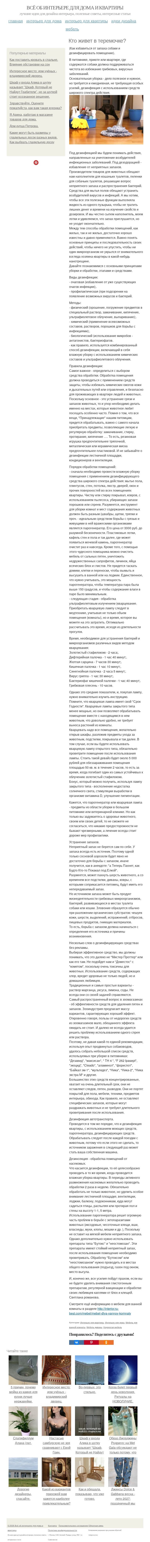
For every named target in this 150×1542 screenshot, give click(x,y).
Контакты (52, 1525)
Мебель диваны (94, 1327)
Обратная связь (95, 1525)
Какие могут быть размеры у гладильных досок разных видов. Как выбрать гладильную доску (33, 137)
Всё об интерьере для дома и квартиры (75, 7)
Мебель (72, 29)
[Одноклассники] (106, 1342)
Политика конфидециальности (62, 1530)
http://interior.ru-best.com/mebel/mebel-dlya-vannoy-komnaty (100, 1311)
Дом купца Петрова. (24, 126)
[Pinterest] (91, 1342)
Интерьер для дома (44, 21)
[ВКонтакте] (76, 1342)
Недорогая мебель (112, 1327)
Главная (15, 21)
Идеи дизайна (123, 21)
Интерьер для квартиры (86, 21)
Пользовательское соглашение (73, 1525)
